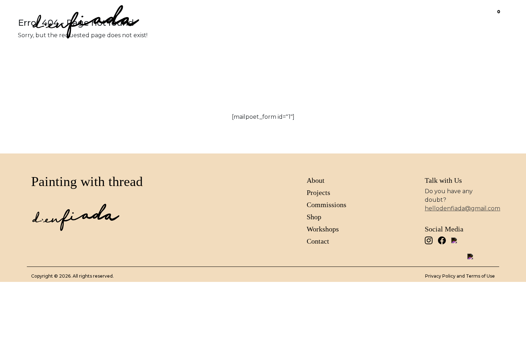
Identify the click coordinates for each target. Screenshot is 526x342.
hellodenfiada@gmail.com (462, 208)
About (294, 15)
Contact (462, 15)
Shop (427, 15)
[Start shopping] (491, 15)
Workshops (323, 229)
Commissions (383, 15)
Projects (331, 15)
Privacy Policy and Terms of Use (460, 276)
